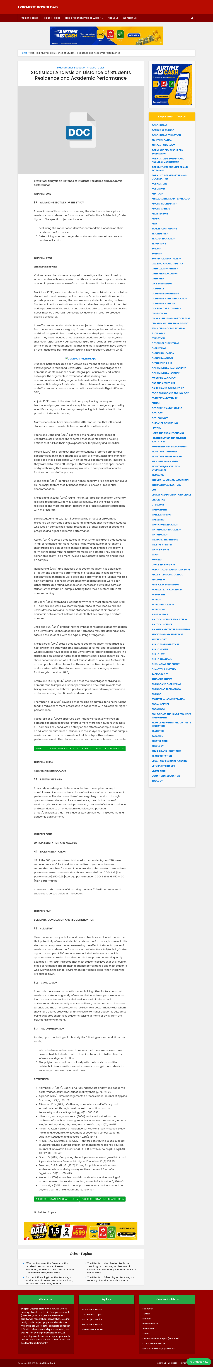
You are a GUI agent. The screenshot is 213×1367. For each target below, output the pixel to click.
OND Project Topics (92, 1314)
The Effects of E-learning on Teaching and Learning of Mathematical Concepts (111, 1279)
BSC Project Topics (92, 1324)
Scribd (146, 1333)
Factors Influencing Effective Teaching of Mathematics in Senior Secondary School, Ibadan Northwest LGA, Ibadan (49, 1280)
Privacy (183, 1362)
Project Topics (51, 18)
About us (113, 18)
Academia (148, 1328)
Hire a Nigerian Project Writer (83, 18)
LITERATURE (158, 504)
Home (24, 52)
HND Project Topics (92, 1319)
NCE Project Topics (92, 1309)
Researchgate (150, 1323)
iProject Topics (29, 18)
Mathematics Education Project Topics (80, 67)
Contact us (130, 18)
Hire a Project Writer (92, 1329)
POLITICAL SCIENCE (162, 624)
